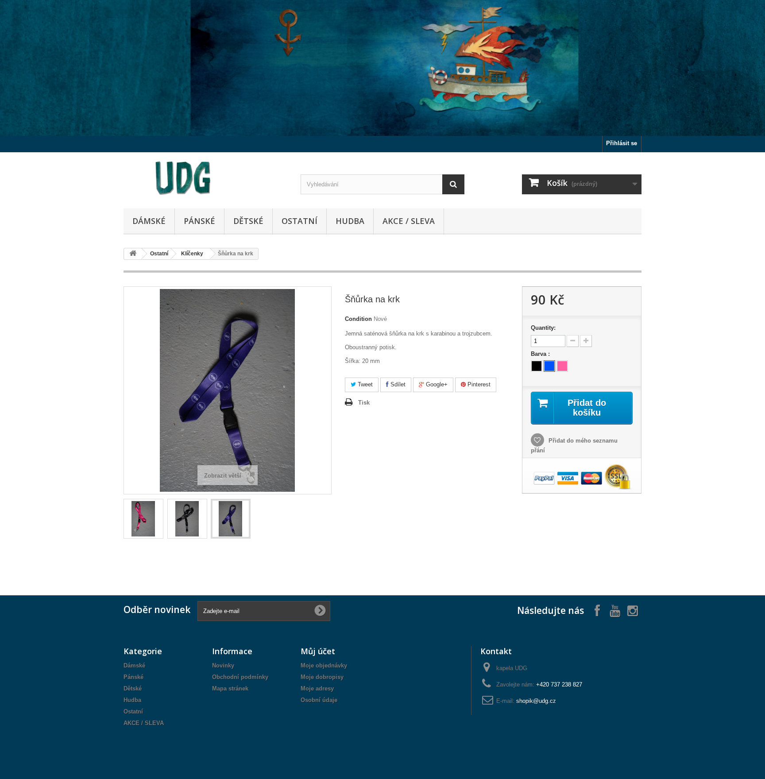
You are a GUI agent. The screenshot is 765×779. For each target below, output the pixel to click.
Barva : (541, 354)
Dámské (149, 221)
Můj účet (318, 651)
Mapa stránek (230, 688)
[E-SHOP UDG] (205, 178)
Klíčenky (192, 254)
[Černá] (536, 366)
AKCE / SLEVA (408, 221)
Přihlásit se (621, 143)
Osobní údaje (319, 700)
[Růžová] (562, 366)
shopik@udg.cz (536, 701)
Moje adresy (317, 688)
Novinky (223, 665)
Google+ (436, 384)
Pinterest (478, 384)
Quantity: (543, 327)
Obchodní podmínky (240, 677)
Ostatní (299, 221)
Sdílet (397, 384)
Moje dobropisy (322, 677)
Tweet (364, 384)
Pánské (199, 221)
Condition (358, 319)
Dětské (248, 221)
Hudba (350, 221)
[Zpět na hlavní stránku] (132, 253)
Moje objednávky (324, 665)
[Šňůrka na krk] (143, 518)
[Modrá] (549, 366)
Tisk (364, 402)
